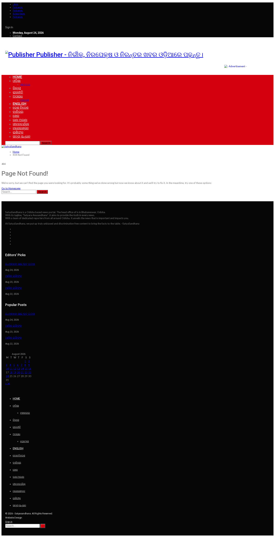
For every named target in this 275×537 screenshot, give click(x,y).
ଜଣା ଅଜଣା (20, 120)
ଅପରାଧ (18, 96)
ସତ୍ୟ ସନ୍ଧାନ (21, 136)
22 (26, 372)
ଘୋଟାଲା (24, 99)
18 (11, 372)
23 (29, 372)
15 (26, 368)
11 (11, 368)
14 (22, 368)
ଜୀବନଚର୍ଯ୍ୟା (21, 124)
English (19, 104)
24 (7, 376)
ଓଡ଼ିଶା (17, 81)
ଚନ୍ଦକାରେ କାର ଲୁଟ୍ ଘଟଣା (20, 264)
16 (29, 368)
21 (22, 372)
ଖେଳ (16, 116)
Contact (17, 35)
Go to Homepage (10, 188)
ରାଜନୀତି (18, 92)
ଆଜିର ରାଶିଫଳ (13, 276)
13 (18, 368)
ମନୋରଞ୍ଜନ (21, 128)
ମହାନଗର (25, 84)
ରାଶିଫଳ (18, 132)
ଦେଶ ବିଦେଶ (20, 108)
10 (7, 368)
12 (14, 368)
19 (14, 372)
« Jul (7, 383)
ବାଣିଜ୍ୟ (18, 112)
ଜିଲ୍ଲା (17, 88)
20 (18, 372)
